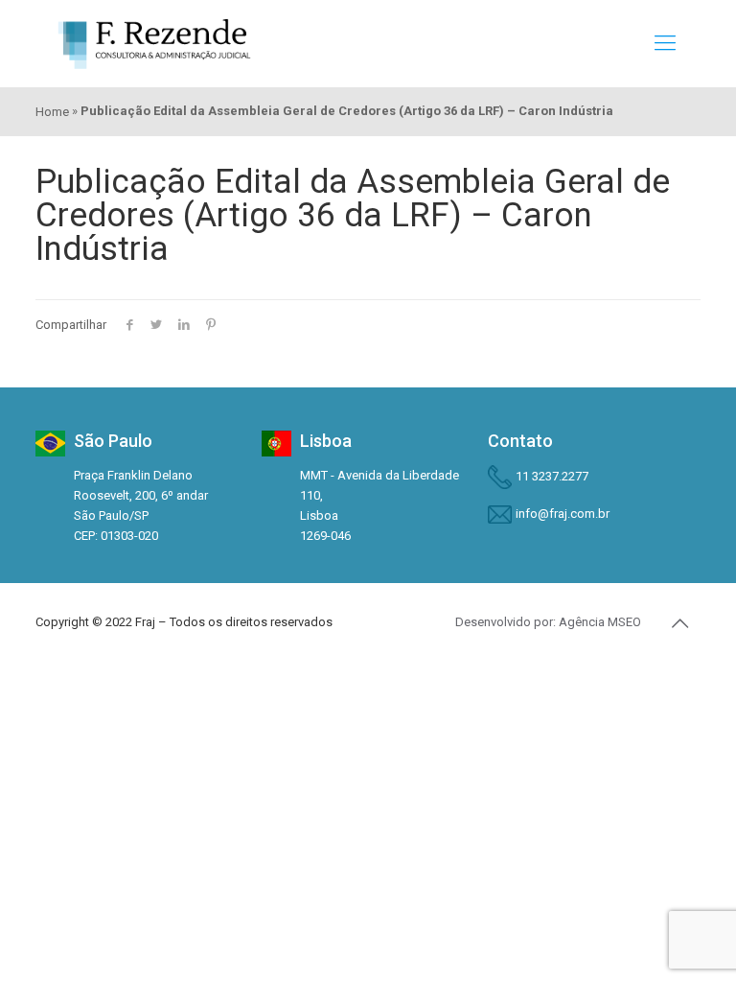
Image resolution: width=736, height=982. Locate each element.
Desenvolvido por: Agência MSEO (548, 622)
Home (52, 112)
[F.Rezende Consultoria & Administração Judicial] (154, 43)
